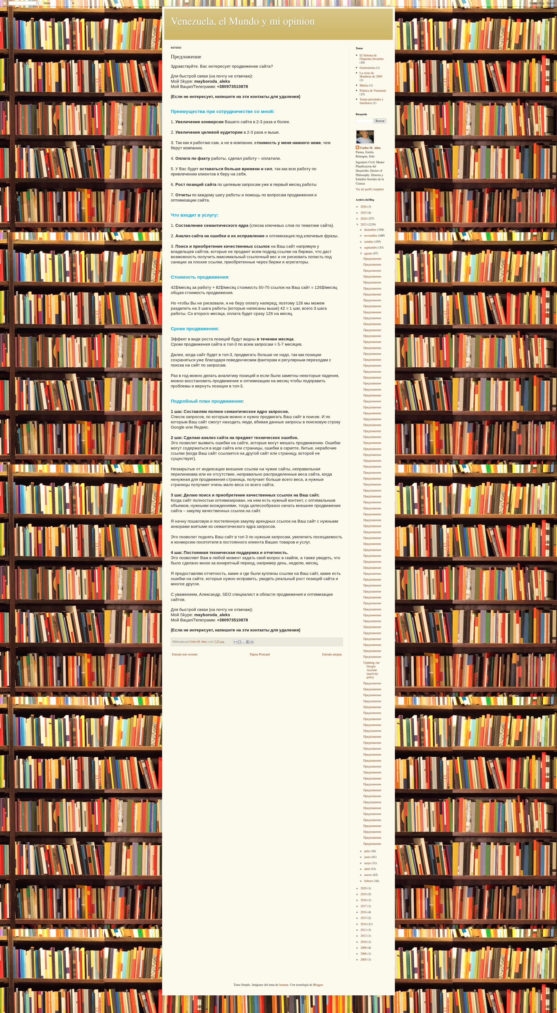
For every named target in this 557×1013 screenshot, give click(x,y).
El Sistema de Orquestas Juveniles (372, 57)
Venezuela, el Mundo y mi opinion (243, 20)
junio (367, 857)
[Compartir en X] (244, 642)
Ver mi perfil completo (370, 189)
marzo (368, 875)
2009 (364, 948)
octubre (369, 241)
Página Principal (260, 654)
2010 (364, 942)
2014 (364, 924)
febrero (369, 881)
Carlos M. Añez (370, 148)
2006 (364, 953)
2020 (364, 888)
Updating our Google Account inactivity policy (371, 669)
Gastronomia (367, 68)
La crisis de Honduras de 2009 (371, 75)
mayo (368, 863)
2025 (364, 212)
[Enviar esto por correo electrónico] (235, 642)
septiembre (371, 247)
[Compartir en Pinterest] (252, 642)
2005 (364, 959)
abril (367, 869)
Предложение (372, 258)
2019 (364, 894)
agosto (368, 253)
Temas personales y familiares (371, 101)
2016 (364, 912)
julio (367, 851)
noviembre (371, 235)
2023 (364, 224)
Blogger (318, 985)
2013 (364, 930)
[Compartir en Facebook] (248, 642)
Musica (364, 85)
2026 (364, 206)
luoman (283, 985)
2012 (364, 936)
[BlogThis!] (239, 642)
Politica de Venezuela (373, 90)
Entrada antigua (332, 654)
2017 (364, 906)
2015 (364, 918)
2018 (364, 900)
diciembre (370, 229)
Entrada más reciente (185, 654)
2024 (364, 218)
